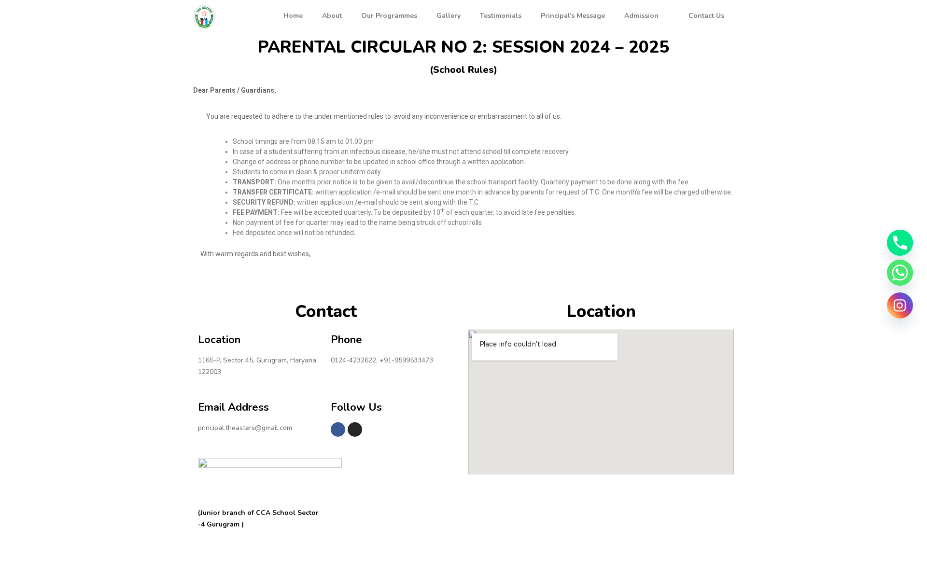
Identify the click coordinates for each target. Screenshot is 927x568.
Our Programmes (389, 15)
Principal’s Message (573, 15)
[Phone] (900, 243)
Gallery (448, 15)
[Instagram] (355, 429)
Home (293, 15)
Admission (641, 15)
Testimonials (500, 15)
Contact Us (706, 15)
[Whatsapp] (900, 273)
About (332, 15)
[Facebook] (338, 429)
